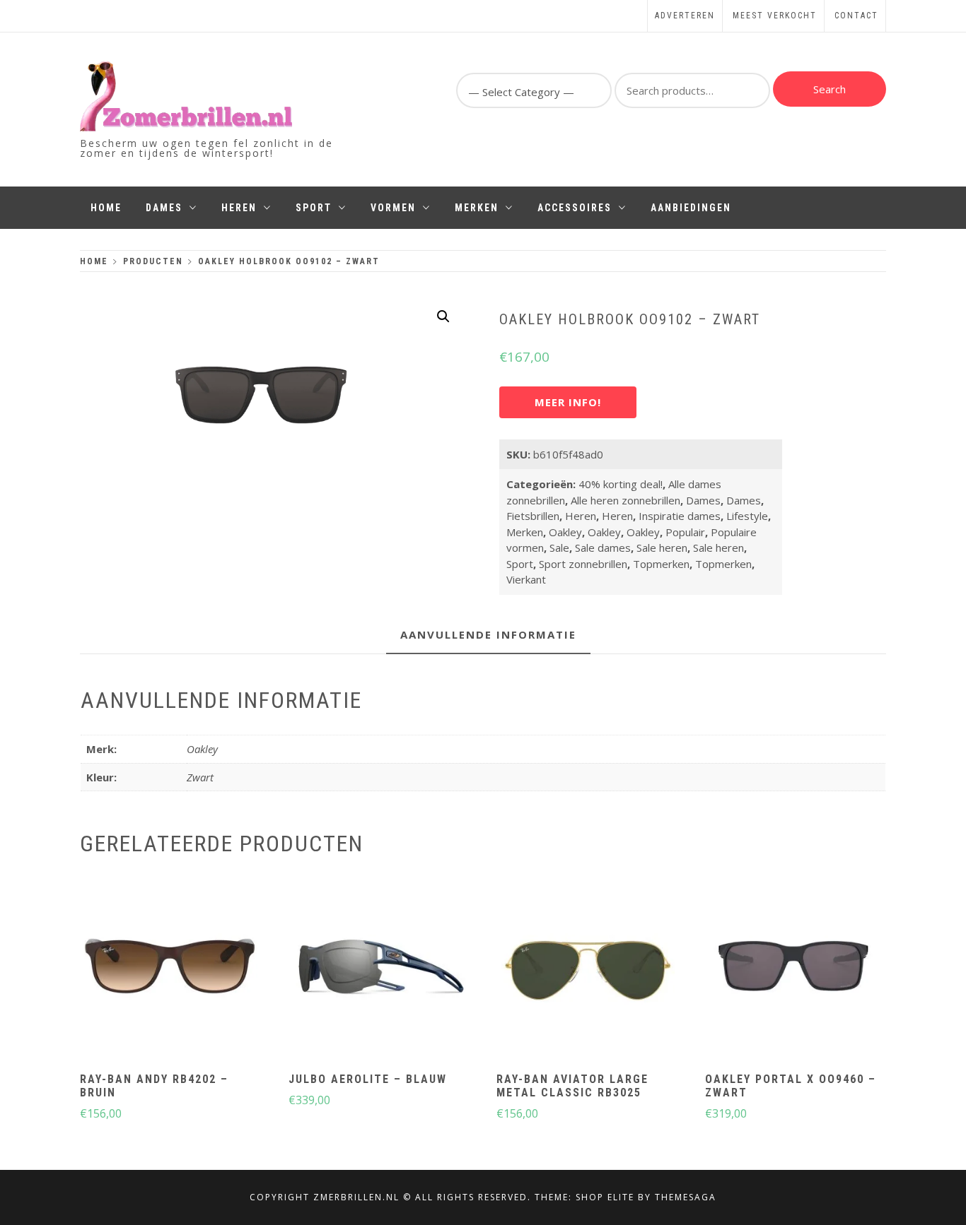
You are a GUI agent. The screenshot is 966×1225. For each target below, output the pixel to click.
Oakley (565, 532)
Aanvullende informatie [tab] (488, 634)
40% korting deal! (620, 484)
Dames (164, 207)
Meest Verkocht (775, 15)
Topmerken (661, 564)
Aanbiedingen (691, 207)
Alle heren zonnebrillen (625, 500)
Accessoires (574, 207)
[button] (443, 316)
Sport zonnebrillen (583, 564)
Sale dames (603, 547)
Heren (239, 207)
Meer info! (568, 402)
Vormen (393, 207)
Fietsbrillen (532, 516)
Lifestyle (747, 516)
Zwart (200, 777)
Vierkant (526, 579)
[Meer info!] (169, 969)
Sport (314, 207)
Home (106, 207)
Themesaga (685, 1197)
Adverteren (685, 15)
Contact (856, 15)
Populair (685, 532)
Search (829, 89)
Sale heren (661, 547)
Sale (559, 547)
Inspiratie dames (680, 516)
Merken (477, 207)
